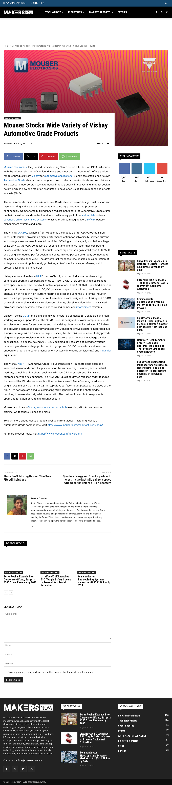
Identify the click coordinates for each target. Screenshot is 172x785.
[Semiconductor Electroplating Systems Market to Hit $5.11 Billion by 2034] (94, 562)
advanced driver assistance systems (25, 219)
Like (124, 164)
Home (7, 45)
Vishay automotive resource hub (47, 407)
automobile (88, 215)
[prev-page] (6, 592)
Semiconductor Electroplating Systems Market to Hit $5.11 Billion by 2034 (94, 581)
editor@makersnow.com (28, 760)
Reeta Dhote (12, 143)
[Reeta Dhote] (17, 512)
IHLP (39, 276)
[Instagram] (161, 12)
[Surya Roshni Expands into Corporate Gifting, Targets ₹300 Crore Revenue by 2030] (20, 562)
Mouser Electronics (15, 167)
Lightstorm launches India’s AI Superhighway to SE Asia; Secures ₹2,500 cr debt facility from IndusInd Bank (152, 323)
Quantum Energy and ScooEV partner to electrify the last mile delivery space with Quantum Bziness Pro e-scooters (87, 479)
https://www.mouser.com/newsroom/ (60, 433)
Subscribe (162, 164)
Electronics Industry (21, 45)
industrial (105, 350)
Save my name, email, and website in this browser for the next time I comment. (51, 672)
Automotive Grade (14, 180)
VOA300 (22, 232)
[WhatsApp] (30, 456)
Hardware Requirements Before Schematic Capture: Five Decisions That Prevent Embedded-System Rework (151, 345)
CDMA (26, 315)
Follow (137, 164)
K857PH (22, 363)
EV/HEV (91, 219)
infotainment (83, 307)
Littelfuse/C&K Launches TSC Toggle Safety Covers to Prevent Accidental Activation (55, 581)
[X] (167, 12)
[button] (166, 3)
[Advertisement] (43, 31)
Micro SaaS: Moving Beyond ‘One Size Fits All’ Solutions (27, 477)
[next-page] (11, 592)
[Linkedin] (32, 526)
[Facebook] (156, 12)
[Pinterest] (22, 456)
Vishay (36, 175)
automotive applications (58, 175)
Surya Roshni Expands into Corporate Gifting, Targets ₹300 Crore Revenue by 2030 (20, 579)
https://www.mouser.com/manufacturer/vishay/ (75, 425)
